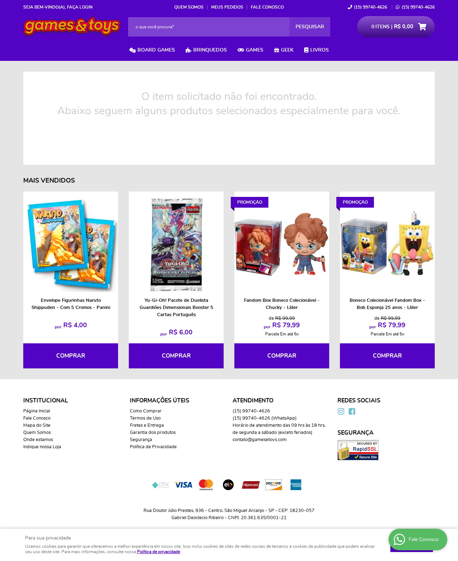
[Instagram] (341, 411)
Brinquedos (210, 50)
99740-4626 (370, 7)
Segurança (141, 439)
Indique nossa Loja (42, 447)
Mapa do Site (36, 425)
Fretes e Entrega (147, 425)
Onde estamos (38, 439)
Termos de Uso (145, 418)
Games (254, 50)
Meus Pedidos (227, 7)
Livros (319, 50)
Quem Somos (189, 7)
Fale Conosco (267, 7)
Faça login (80, 7)
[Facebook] (351, 411)
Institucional (45, 400)
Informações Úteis (159, 400)
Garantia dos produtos (153, 432)
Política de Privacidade (153, 447)
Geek (287, 50)
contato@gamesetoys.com (260, 439)
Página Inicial (36, 411)
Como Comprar (146, 411)
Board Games (156, 50)
